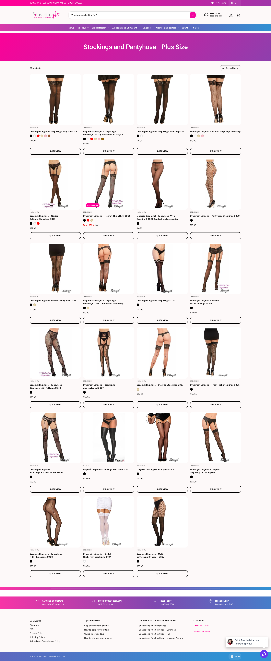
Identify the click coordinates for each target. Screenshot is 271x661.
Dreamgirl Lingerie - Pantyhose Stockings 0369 (215, 216)
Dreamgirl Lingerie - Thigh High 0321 (156, 300)
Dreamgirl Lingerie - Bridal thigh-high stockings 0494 (97, 555)
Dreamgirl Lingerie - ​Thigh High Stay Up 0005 (53, 131)
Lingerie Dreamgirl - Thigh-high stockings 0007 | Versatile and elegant (103, 133)
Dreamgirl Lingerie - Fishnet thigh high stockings (215, 131)
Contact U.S (35, 621)
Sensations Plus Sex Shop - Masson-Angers (161, 638)
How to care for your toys (96, 629)
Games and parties (166, 27)
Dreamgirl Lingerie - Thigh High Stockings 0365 (215, 385)
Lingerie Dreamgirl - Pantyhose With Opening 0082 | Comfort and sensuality (157, 217)
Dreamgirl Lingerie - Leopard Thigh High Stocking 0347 (205, 471)
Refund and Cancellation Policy (45, 641)
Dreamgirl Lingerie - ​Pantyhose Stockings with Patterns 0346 (46, 386)
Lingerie (147, 27)
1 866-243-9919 (201, 625)
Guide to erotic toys (94, 633)
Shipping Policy (37, 637)
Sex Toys (81, 27)
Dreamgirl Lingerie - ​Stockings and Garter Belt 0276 (46, 471)
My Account (220, 3)
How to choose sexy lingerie (98, 638)
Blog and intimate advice (96, 625)
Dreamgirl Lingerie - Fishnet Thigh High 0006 (107, 216)
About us (34, 625)
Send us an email (202, 631)
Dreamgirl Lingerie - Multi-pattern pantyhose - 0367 (151, 555)
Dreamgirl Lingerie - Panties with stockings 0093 (204, 302)
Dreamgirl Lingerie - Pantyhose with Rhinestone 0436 (46, 555)
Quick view (55, 151)
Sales (196, 27)
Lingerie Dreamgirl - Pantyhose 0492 (156, 469)
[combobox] (132, 15)
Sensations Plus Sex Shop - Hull (154, 633)
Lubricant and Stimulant (124, 27)
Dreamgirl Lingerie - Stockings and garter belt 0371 (99, 386)
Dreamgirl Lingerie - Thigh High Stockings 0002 (161, 131)
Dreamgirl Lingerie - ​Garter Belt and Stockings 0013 (44, 217)
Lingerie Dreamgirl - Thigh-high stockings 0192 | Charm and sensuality (103, 302)
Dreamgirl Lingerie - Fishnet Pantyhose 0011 (53, 300)
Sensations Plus (42, 656)
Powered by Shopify (57, 656)
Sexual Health (99, 27)
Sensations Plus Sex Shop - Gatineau (157, 629)
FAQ (32, 629)
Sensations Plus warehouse (152, 625)
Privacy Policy (36, 633)
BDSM (185, 27)
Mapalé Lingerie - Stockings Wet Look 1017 (105, 469)
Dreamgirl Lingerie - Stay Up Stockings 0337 (160, 385)
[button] (238, 15)
